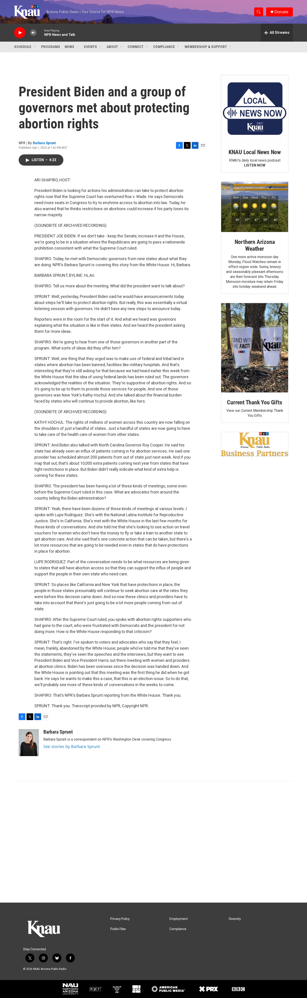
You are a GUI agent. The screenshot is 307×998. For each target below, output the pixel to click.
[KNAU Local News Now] (254, 108)
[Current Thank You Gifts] (254, 347)
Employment (178, 919)
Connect (136, 47)
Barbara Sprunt (44, 143)
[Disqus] (153, 842)
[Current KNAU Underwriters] (254, 444)
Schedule (22, 47)
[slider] (40, 32)
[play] (19, 32)
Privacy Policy (120, 919)
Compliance (164, 47)
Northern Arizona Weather (255, 245)
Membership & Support (206, 47)
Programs (50, 47)
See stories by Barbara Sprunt (71, 746)
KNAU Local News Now (255, 152)
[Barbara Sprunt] (29, 742)
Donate (281, 11)
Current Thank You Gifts (254, 402)
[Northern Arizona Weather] (254, 207)
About (112, 47)
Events (90, 47)
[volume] (33, 33)
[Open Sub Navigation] (35, 47)
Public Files (118, 929)
